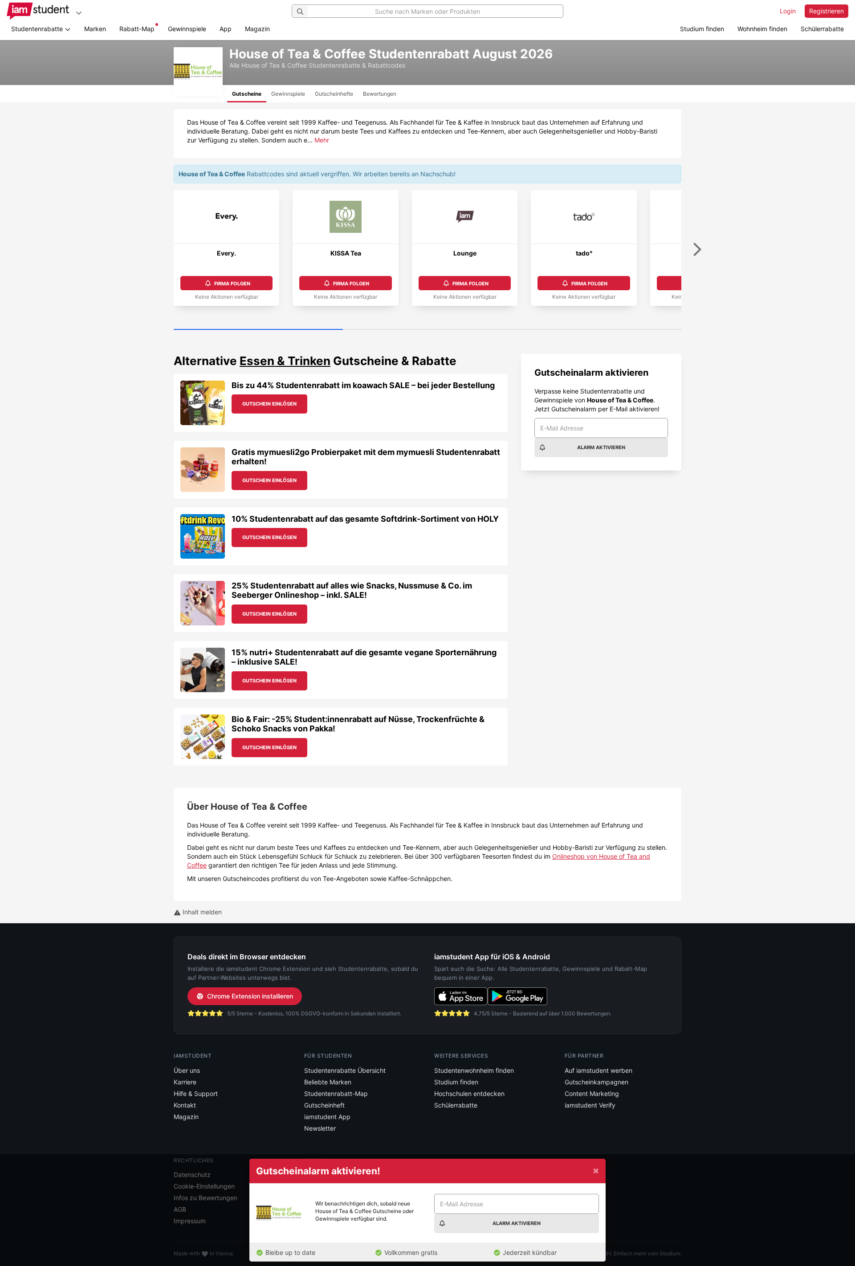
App (226, 28)
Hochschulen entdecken (469, 1093)
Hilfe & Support (196, 1093)
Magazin (257, 28)
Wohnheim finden (762, 28)
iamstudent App (327, 1116)
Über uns (187, 1070)
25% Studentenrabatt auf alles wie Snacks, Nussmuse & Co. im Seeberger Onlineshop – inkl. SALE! (352, 590)
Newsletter (320, 1128)
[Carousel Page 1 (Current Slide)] (258, 330)
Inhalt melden (201, 912)
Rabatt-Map (137, 28)
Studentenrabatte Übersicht (345, 1070)
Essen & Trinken (285, 361)
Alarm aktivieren (601, 447)
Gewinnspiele (187, 28)
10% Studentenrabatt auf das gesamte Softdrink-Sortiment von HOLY (365, 518)
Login (788, 11)
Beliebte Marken (327, 1082)
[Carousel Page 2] (427, 330)
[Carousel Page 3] (596, 330)
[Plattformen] (79, 13)
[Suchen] (300, 11)
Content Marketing (592, 1093)
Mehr (321, 140)
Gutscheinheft (324, 1105)
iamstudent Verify (590, 1105)
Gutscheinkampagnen (596, 1082)
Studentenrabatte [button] (38, 28)
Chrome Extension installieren (250, 996)
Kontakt (185, 1105)
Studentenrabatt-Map (336, 1093)
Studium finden (702, 28)
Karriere (185, 1082)
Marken (95, 28)
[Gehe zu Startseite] (38, 11)
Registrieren (826, 11)
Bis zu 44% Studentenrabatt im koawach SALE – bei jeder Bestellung (363, 385)
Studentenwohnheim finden (474, 1070)
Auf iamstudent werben (598, 1070)
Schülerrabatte (822, 28)
